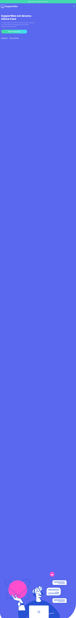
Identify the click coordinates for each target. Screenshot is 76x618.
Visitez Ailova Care (14, 32)
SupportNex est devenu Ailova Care (38, 1)
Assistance (4, 38)
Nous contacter (14, 38)
